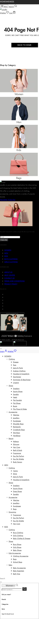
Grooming (12, 512)
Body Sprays (17, 462)
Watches (16, 415)
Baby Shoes (17, 550)
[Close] (1, 348)
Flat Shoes (16, 403)
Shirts (15, 474)
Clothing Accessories (20, 556)
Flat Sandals (17, 400)
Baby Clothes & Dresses (21, 538)
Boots (15, 406)
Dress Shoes (17, 491)
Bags (14, 509)
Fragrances (17, 453)
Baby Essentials (18, 571)
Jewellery (16, 418)
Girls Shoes (17, 547)
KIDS (12, 1)
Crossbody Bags (19, 429)
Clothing (12, 359)
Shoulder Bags (18, 424)
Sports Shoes (17, 391)
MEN (9, 1)
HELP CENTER (9, 275)
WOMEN (3, 1)
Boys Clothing (18, 532)
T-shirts (15, 471)
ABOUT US (8, 272)
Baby (10, 565)
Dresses (15, 362)
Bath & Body (17, 450)
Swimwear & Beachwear (22, 379)
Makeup (16, 441)
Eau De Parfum (18, 456)
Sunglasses (17, 421)
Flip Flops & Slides (20, 409)
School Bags (17, 562)
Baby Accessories (19, 568)
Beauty (11, 438)
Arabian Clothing (19, 371)
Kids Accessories (15, 553)
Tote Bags (16, 432)
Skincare (16, 444)
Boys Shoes (17, 544)
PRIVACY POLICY (10, 284)
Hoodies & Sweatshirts (21, 374)
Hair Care (16, 447)
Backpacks (17, 427)
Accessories (13, 412)
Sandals (16, 394)
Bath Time (16, 574)
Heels (15, 397)
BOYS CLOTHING (11, 259)
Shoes (11, 385)
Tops (14, 365)
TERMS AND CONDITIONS (14, 281)
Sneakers (16, 388)
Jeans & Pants (18, 368)
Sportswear (17, 377)
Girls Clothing (18, 535)
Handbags (16, 435)
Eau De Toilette (18, 459)
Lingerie (16, 382)
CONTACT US (9, 278)
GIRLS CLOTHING (11, 262)
